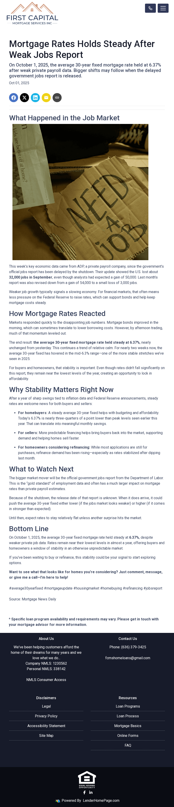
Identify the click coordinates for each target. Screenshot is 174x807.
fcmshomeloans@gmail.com (127, 658)
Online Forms (127, 735)
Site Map (46, 735)
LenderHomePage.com (101, 800)
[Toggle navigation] (163, 8)
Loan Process (128, 716)
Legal (46, 706)
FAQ (128, 745)
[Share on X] (24, 97)
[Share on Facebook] (13, 97)
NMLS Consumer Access (46, 680)
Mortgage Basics (127, 726)
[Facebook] (84, 792)
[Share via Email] (46, 97)
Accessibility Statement (46, 726)
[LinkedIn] (90, 792)
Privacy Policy (46, 716)
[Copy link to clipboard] (57, 97)
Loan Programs (128, 706)
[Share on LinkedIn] (35, 97)
